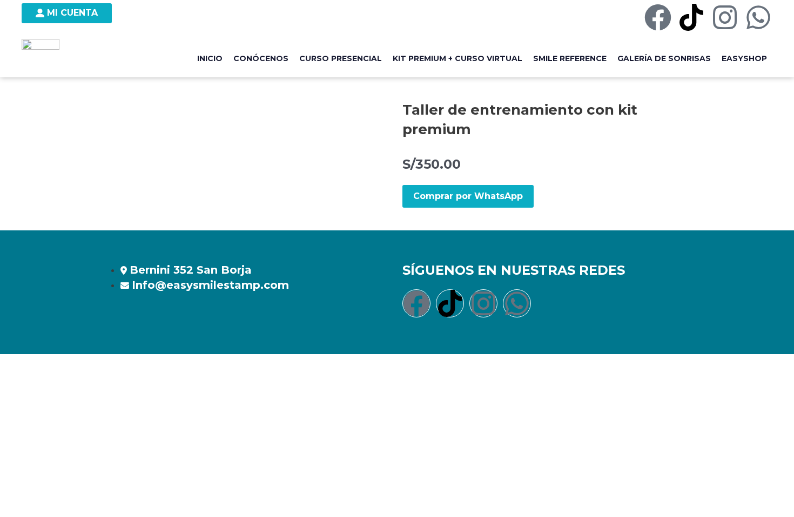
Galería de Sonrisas (664, 58)
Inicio (210, 58)
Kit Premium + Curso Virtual (457, 58)
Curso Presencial (340, 58)
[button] (468, 196)
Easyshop (744, 58)
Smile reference (570, 58)
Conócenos (260, 58)
